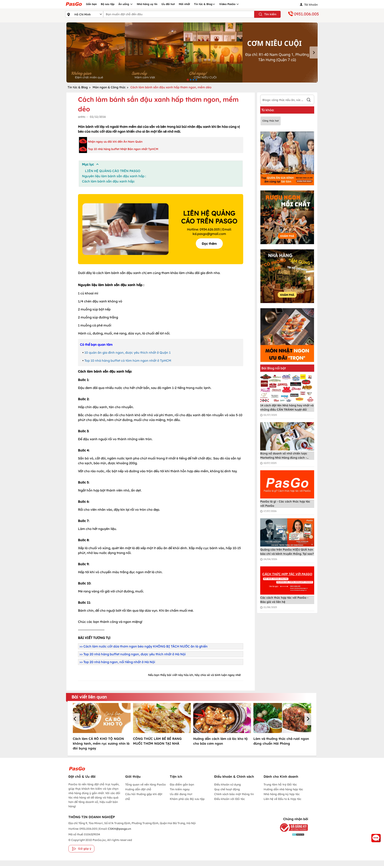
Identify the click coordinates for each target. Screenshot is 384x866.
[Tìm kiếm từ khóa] (308, 100)
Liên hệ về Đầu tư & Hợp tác (282, 799)
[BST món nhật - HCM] (287, 335)
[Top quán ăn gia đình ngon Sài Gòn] (287, 158)
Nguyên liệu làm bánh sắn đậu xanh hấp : (114, 176)
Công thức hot (270, 120)
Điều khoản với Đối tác (229, 799)
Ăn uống (124, 4)
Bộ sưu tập (107, 4)
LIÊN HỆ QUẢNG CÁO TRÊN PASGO (112, 171)
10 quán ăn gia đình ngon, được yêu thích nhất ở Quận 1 (127, 352)
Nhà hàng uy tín (147, 4)
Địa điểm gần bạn (182, 784)
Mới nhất (184, 4)
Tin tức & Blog (203, 4)
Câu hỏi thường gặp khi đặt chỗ (143, 796)
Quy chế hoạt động (227, 789)
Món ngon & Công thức (109, 87)
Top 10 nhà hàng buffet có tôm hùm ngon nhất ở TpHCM (127, 360)
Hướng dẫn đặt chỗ (138, 789)
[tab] (188, 80)
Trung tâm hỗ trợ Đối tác (280, 784)
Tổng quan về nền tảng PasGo (145, 784)
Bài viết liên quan (89, 696)
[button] (76, 719)
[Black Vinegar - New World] (192, 52)
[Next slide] (314, 52)
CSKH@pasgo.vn (119, 829)
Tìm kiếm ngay (180, 789)
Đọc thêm (209, 244)
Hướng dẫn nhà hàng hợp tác (283, 789)
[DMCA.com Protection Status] (291, 834)
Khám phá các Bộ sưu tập (187, 799)
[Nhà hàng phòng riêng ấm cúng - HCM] (287, 276)
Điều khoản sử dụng (227, 784)
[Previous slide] (70, 52)
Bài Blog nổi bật (273, 368)
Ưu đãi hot (168, 4)
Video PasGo (227, 4)
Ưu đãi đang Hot (181, 794)
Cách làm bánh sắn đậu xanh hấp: (108, 181)
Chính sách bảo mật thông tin (234, 794)
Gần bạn (91, 4)
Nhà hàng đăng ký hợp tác (282, 794)
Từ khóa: (267, 110)
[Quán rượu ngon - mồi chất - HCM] (287, 217)
